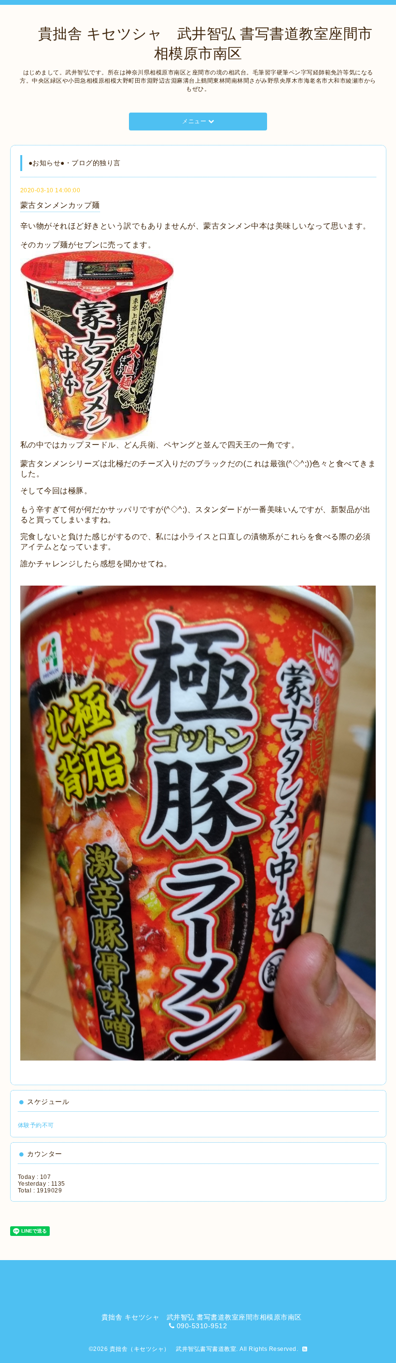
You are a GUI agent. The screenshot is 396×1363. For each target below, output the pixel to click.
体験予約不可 (36, 1125)
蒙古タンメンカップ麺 (60, 205)
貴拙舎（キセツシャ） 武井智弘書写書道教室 (173, 1349)
